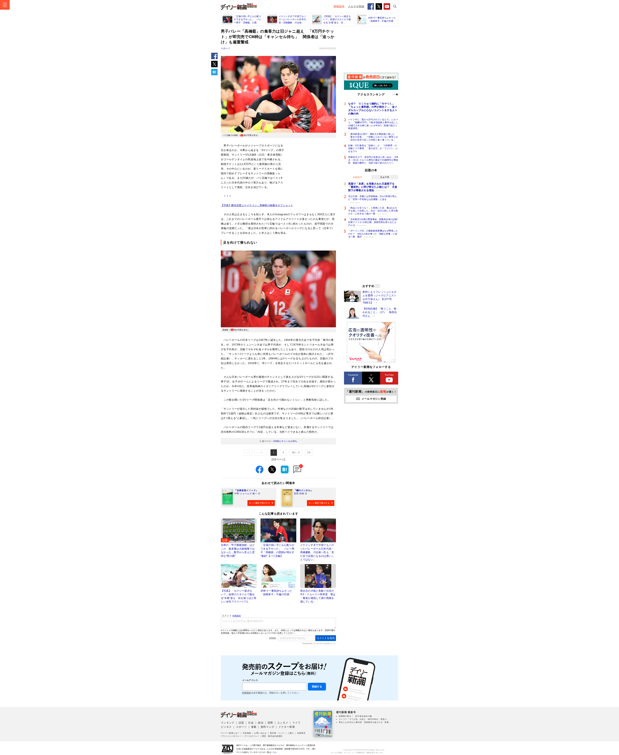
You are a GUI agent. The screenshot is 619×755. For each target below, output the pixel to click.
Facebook (353, 375)
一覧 (396, 94)
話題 (241, 722)
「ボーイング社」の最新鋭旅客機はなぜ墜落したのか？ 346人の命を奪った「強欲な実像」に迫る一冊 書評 (373, 233)
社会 (251, 722)
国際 (270, 722)
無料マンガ (267, 726)
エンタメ (282, 722)
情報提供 (339, 6)
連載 (253, 726)
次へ (294, 452)
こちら (274, 752)
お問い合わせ (260, 733)
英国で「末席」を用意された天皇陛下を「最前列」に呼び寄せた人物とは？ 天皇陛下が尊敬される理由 (372, 187)
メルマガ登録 (356, 6)
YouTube (389, 375)
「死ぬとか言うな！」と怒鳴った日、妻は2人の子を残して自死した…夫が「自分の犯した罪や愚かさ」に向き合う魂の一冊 (373, 211)
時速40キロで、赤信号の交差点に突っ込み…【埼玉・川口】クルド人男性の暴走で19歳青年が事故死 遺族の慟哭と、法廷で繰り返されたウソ (373, 160)
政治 (260, 722)
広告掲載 (247, 733)
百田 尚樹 (299, 493)
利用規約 (246, 693)
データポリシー (252, 736)
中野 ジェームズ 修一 (245, 493)
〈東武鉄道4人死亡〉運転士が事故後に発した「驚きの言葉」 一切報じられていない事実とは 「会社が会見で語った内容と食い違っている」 (373, 137)
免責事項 (301, 733)
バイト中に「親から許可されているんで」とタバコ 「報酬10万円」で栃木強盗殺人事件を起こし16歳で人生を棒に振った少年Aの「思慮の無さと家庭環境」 (373, 124)
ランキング (227, 722)
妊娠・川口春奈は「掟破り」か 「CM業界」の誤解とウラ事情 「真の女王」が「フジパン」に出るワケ (373, 148)
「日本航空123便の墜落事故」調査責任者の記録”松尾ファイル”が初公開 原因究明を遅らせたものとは (373, 222)
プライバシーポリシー (231, 736)
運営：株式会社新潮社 (272, 736)
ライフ (296, 722)
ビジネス (226, 726)
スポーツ (225, 48)
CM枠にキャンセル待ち (279, 441)
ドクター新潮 (287, 726)
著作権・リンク (277, 733)
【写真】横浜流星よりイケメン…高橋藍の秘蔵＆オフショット (257, 205)
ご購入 (291, 733)
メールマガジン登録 (374, 398)
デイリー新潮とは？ (230, 733)
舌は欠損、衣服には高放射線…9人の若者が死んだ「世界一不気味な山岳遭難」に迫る (372, 199)
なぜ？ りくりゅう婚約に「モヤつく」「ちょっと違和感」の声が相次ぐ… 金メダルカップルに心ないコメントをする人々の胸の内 (372, 108)
